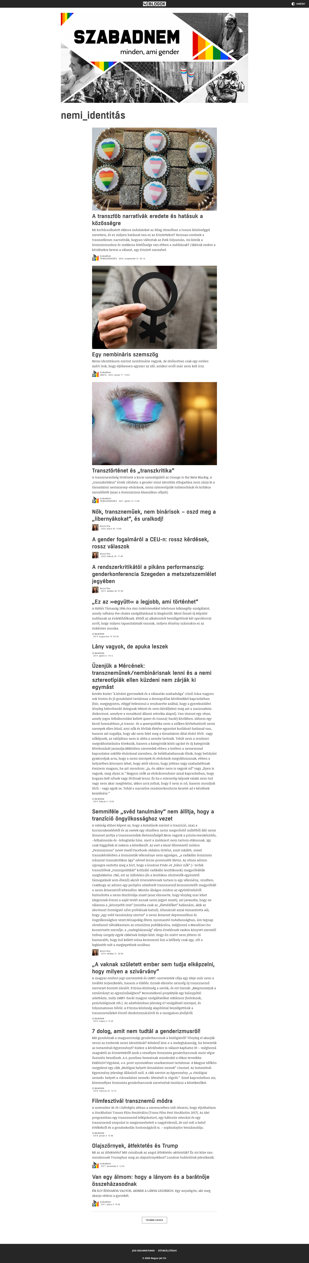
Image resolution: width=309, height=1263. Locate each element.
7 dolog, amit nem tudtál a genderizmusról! (146, 1031)
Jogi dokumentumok (143, 1250)
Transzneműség (108, 259)
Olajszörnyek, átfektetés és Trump (135, 1145)
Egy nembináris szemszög (125, 354)
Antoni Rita (105, 526)
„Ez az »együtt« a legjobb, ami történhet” (145, 601)
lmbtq (103, 375)
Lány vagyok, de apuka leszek (130, 646)
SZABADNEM (98, 634)
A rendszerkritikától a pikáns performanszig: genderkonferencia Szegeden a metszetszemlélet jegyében (154, 574)
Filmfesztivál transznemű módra (132, 1101)
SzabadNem (105, 256)
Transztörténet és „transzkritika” (133, 470)
